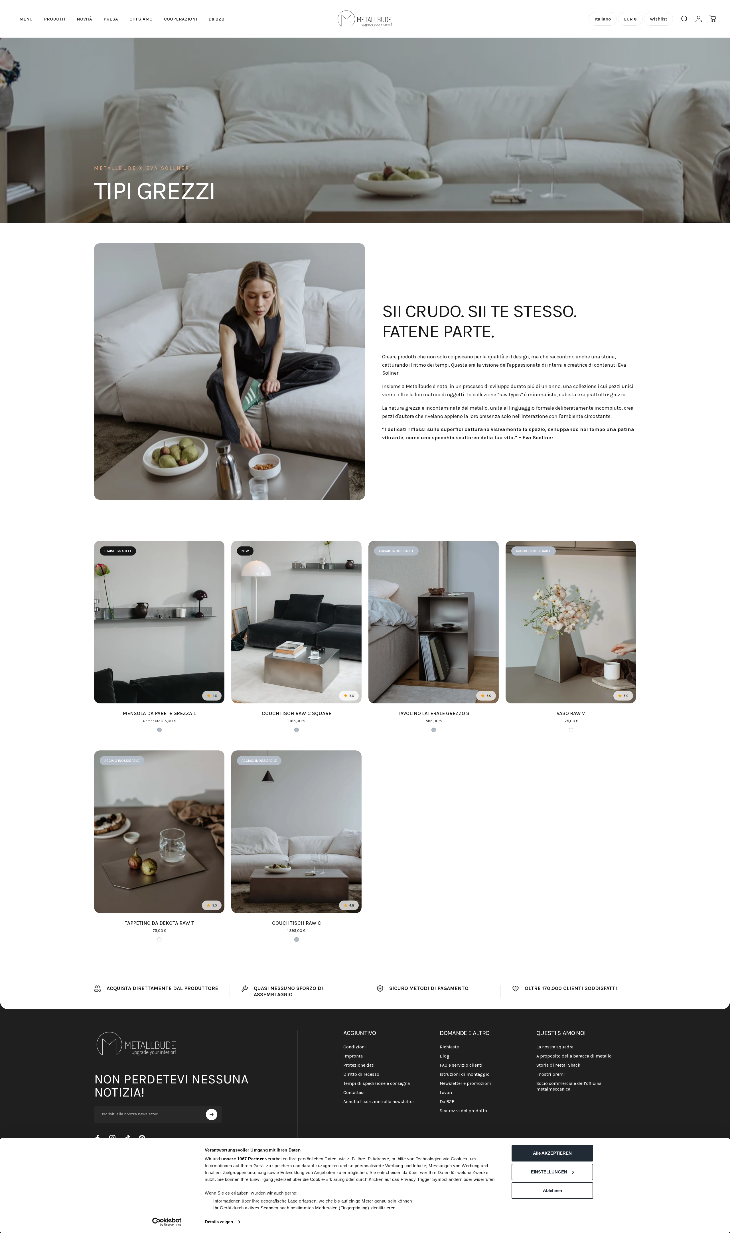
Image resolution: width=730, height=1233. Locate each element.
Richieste (449, 1047)
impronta (353, 1056)
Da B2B (447, 1101)
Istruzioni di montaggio (465, 1074)
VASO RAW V (571, 713)
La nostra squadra (554, 1047)
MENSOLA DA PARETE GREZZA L (159, 713)
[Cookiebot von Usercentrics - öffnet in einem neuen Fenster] (167, 1222)
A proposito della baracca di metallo (574, 1056)
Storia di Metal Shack (558, 1065)
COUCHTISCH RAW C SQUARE (296, 713)
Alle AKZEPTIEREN (552, 1153)
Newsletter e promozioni (465, 1083)
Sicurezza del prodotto (463, 1110)
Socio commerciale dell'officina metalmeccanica (568, 1086)
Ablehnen (552, 1190)
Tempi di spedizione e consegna (376, 1083)
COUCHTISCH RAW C (296, 923)
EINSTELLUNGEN (549, 1171)
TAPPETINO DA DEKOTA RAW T (159, 923)
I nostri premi (550, 1074)
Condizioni (354, 1047)
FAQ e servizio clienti (461, 1065)
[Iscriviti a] (211, 1114)
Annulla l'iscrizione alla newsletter (378, 1101)
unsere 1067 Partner (242, 1158)
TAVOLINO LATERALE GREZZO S (433, 713)
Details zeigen (219, 1221)
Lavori (446, 1092)
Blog (444, 1056)
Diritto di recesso (361, 1074)
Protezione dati (359, 1065)
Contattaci (354, 1092)
